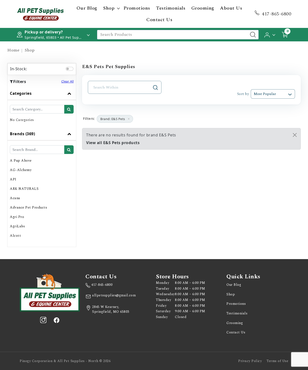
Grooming (202, 8)
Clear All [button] (67, 81)
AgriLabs (17, 226)
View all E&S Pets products (113, 142)
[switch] (69, 69)
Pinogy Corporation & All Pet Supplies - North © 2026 (65, 361)
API (13, 179)
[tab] (41, 107)
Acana (15, 198)
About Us (231, 8)
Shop (109, 8)
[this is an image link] (50, 292)
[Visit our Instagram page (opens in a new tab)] (43, 320)
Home (13, 50)
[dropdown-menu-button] (118, 8)
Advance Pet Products (28, 207)
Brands (22, 133)
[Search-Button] (253, 34)
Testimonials (170, 8)
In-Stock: (18, 68)
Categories (21, 93)
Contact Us (159, 19)
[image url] (40, 13)
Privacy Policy (250, 361)
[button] (270, 34)
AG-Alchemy (21, 169)
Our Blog (87, 8)
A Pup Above (21, 160)
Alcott (15, 235)
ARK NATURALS (24, 188)
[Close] (295, 135)
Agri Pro (17, 216)
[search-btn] (69, 109)
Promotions (136, 8)
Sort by (243, 93)
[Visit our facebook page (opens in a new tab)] (56, 320)
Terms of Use (277, 361)
